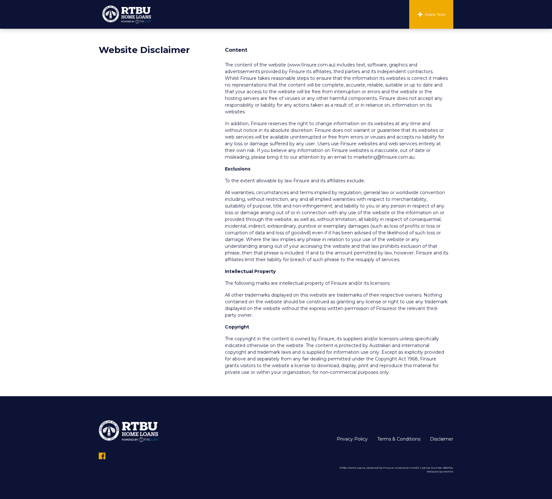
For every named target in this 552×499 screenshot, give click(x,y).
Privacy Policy (352, 439)
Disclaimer (441, 439)
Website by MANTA (440, 471)
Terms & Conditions (398, 439)
